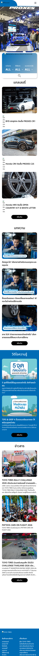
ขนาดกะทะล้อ (29, 66)
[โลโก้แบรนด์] (7, 3)
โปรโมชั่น (4, 646)
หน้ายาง (8, 66)
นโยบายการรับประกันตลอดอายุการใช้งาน (28, 651)
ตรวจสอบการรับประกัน (26, 648)
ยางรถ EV (5, 644)
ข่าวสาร (4, 655)
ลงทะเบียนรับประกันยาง (27, 646)
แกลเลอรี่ (4, 648)
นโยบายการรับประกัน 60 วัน (28, 655)
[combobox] (9, 69)
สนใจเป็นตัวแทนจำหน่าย (27, 644)
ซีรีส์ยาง (17, 66)
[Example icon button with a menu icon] (35, 3)
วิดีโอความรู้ (5, 653)
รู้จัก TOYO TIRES (25, 642)
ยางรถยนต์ (5, 642)
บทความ (4, 650)
